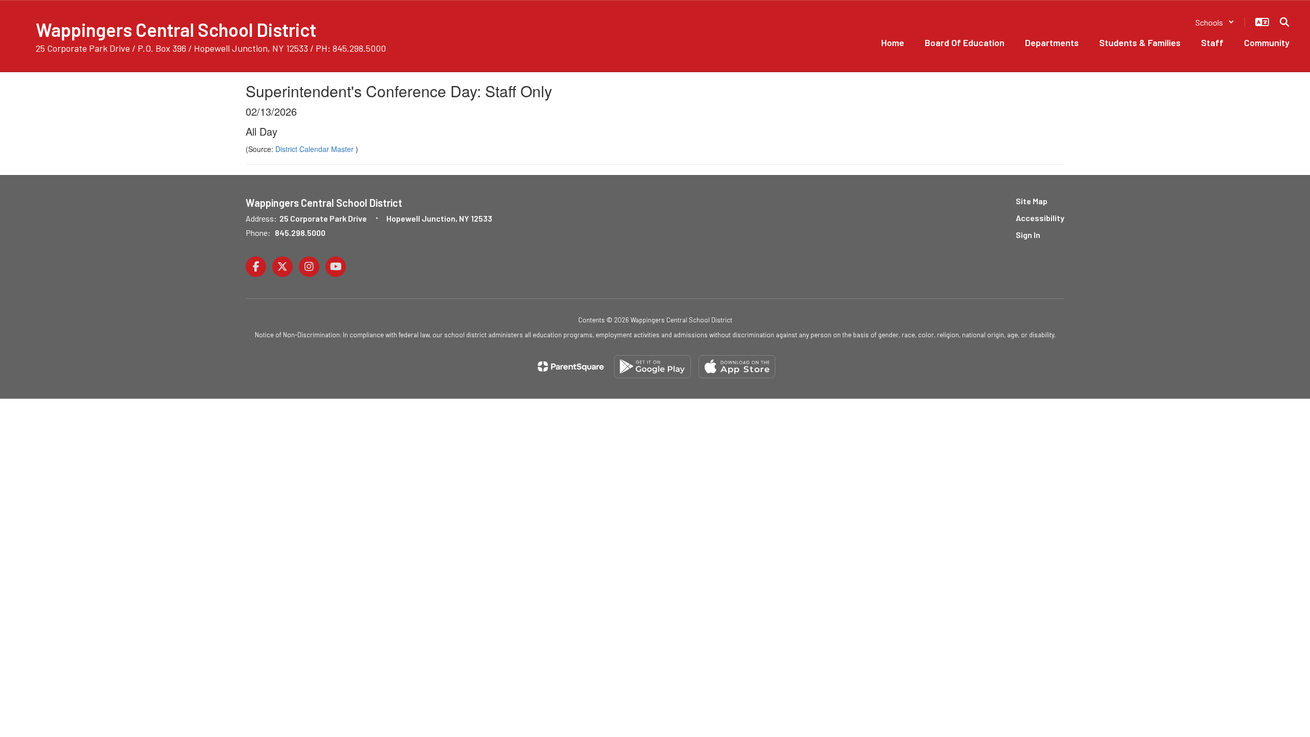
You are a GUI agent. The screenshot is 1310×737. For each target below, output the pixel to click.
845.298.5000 (300, 232)
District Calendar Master (315, 149)
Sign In (1028, 235)
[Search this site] (1284, 22)
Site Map (1031, 201)
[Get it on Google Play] (652, 366)
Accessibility (1040, 218)
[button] (1214, 22)
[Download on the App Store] (736, 366)
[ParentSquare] (570, 366)
